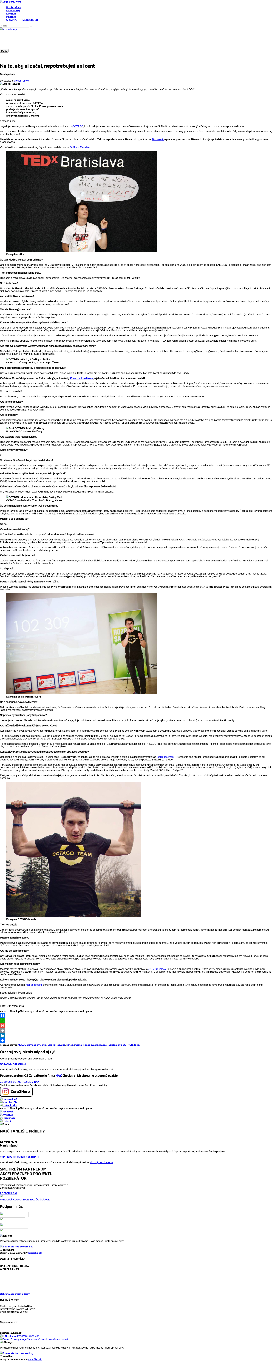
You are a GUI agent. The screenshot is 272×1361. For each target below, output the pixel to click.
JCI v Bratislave (157, 969)
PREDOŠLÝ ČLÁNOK (11, 1199)
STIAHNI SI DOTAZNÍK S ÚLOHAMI (19, 1157)
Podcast (11, 16)
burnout (31, 1044)
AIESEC (21, 1044)
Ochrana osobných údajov (15, 1293)
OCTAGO (77, 126)
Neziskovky (13, 10)
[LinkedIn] (136, 1035)
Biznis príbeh (13, 7)
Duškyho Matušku (80, 147)
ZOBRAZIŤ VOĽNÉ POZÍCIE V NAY (19, 1081)
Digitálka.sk (35, 1252)
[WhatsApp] (136, 1020)
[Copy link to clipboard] (4, 1124)
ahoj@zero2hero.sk (11, 1332)
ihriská (78, 1044)
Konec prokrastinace (81, 378)
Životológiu (158, 139)
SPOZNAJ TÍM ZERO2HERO (22, 19)
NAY (58, 1075)
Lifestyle (11, 13)
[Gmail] (136, 1025)
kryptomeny (115, 1044)
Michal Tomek (21, 80)
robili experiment (166, 757)
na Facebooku (34, 984)
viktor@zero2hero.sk (101, 1162)
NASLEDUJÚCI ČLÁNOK (36, 1199)
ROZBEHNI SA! (8, 1193)
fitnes (69, 1044)
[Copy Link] (136, 1030)
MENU (4, 51)
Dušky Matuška (56, 1044)
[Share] (136, 1040)
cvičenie (41, 1044)
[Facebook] (136, 1015)
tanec (137, 1044)
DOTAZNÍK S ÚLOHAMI (13, 1064)
